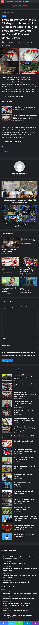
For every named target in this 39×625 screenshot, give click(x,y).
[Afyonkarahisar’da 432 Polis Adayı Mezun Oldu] (7, 493)
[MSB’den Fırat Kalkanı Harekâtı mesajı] (10, 243)
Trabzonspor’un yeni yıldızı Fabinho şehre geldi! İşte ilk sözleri (23, 403)
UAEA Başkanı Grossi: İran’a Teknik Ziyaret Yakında (9, 290)
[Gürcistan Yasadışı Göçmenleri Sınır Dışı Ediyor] (7, 536)
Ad (3, 331)
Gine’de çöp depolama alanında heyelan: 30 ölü (28, 240)
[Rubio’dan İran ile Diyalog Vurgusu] (28, 281)
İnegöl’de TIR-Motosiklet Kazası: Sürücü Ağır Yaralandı (25, 500)
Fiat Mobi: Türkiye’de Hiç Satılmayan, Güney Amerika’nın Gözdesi (24, 377)
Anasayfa (6, 12)
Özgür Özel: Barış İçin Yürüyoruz (24, 107)
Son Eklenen (19, 369)
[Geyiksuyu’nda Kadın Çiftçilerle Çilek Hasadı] (7, 468)
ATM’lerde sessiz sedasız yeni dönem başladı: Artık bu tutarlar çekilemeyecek (25, 429)
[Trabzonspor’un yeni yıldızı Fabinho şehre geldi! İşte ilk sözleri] (7, 403)
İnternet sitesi (6, 345)
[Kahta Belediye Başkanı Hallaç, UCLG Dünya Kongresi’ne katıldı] (28, 261)
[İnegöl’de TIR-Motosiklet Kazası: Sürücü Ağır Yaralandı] (7, 502)
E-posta (4, 338)
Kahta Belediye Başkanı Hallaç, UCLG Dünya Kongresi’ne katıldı (28, 269)
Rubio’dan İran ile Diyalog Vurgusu (26, 289)
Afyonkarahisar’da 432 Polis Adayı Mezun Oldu (23, 492)
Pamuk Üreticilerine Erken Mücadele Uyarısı (22, 509)
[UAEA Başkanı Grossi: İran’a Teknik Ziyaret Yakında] (10, 281)
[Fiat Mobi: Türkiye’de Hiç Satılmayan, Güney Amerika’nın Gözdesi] (7, 377)
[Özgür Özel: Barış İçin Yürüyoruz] (7, 109)
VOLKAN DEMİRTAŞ (9, 42)
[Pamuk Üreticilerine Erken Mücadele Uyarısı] (7, 510)
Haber (12, 12)
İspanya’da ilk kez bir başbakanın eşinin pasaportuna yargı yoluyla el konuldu (25, 518)
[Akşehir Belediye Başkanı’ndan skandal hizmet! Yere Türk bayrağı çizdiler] (7, 527)
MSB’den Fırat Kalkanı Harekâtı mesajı (9, 250)
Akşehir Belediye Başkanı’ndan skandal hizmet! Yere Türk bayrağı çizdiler (24, 527)
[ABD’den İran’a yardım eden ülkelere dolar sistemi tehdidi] (7, 421)
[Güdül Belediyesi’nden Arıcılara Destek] (7, 477)
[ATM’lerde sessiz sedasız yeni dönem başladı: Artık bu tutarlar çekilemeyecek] (7, 429)
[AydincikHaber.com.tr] (19, 6)
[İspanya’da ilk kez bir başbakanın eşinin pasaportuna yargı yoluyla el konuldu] (7, 518)
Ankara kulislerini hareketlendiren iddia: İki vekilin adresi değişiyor (25, 394)
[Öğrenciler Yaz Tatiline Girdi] (10, 261)
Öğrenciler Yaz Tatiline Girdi (9, 269)
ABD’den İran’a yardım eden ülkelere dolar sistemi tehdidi (24, 420)
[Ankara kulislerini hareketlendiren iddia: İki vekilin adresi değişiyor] (7, 117)
